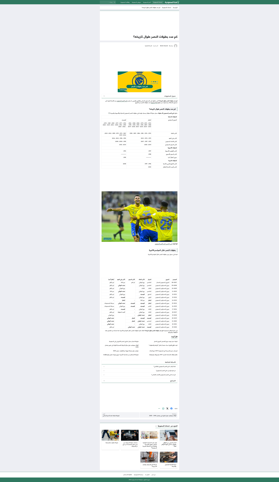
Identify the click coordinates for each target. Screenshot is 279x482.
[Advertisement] (139, 23)
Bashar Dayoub (164, 45)
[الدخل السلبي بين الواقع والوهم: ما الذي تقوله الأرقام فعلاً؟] (168, 440)
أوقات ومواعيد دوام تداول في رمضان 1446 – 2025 (162, 415)
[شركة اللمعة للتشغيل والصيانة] (168, 460)
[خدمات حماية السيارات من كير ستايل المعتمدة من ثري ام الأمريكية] (130, 440)
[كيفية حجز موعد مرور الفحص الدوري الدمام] (159, 341)
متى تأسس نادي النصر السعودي (163, 244)
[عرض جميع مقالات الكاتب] (175, 46)
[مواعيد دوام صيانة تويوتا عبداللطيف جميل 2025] (120, 351)
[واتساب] (163, 408)
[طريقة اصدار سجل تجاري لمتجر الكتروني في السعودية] (120, 341)
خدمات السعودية (166, 7)
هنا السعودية (154, 102)
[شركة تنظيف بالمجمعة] (110, 440)
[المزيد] (159, 408)
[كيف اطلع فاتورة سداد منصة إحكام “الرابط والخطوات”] (159, 346)
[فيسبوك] (171, 408)
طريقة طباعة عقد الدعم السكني (111, 415)
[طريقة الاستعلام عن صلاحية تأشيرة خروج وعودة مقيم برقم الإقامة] (120, 355)
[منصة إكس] (167, 408)
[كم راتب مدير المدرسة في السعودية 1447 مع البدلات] (159, 351)
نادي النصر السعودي (122, 101)
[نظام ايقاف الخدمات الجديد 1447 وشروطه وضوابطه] (159, 355)
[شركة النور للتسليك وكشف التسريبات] (149, 460)
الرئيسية (175, 7)
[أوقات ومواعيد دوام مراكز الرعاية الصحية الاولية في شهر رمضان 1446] (120, 346)
